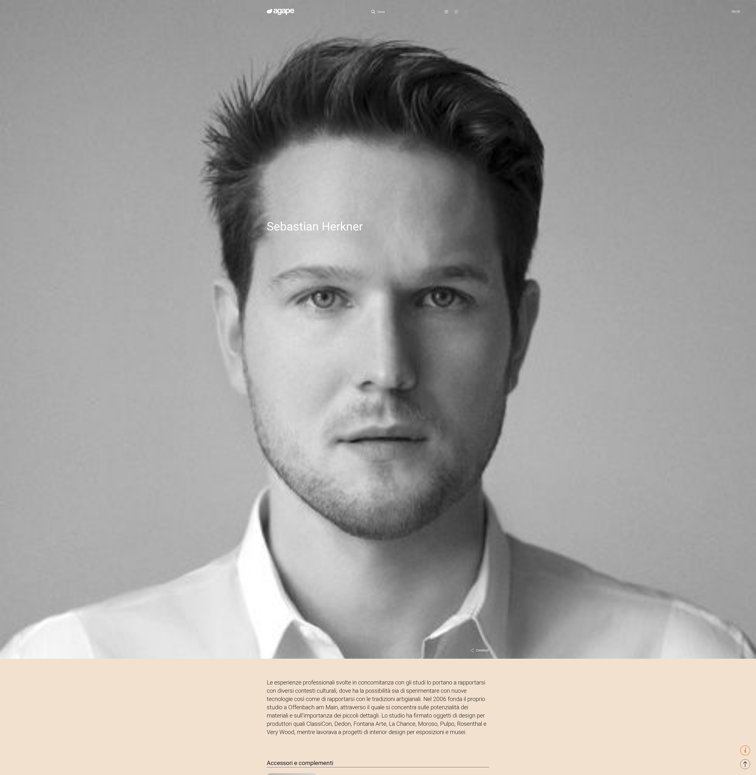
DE (738, 11)
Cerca (381, 11)
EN (733, 11)
